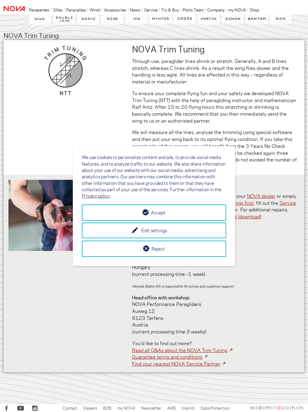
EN (252, 407)
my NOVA (126, 407)
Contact (70, 407)
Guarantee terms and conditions (167, 357)
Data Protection (215, 407)
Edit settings (154, 230)
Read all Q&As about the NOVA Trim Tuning (179, 350)
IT (274, 407)
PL (294, 407)
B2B (107, 407)
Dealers (90, 407)
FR (267, 407)
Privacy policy (96, 196)
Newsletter (151, 407)
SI (287, 407)
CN (300, 407)
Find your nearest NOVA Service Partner (176, 363)
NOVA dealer (261, 196)
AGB (171, 407)
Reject (158, 249)
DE (260, 407)
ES (280, 407)
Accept (158, 213)
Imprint (188, 407)
